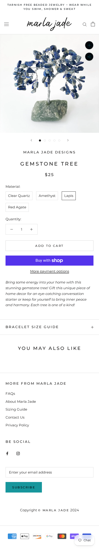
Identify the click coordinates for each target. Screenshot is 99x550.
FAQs (10, 393)
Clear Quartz (19, 195)
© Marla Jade (53, 510)
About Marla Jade (21, 401)
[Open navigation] (6, 24)
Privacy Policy (17, 425)
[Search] (85, 24)
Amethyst (47, 195)
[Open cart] (93, 24)
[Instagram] (18, 453)
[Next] (68, 140)
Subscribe (23, 487)
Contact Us (15, 417)
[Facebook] (7, 453)
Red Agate (17, 207)
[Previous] (31, 140)
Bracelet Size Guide (32, 327)
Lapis (68, 195)
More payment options (49, 271)
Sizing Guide (16, 409)
